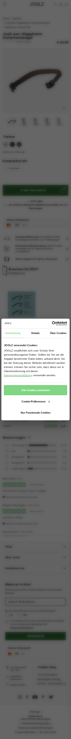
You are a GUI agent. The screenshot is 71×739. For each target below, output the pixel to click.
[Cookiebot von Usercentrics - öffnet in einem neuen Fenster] (52, 323)
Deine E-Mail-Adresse (21, 602)
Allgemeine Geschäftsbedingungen (36, 717)
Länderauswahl (18, 667)
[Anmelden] (60, 4)
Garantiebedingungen (35, 723)
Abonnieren (35, 636)
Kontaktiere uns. (17, 273)
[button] (9, 80)
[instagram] (20, 698)
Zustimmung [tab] (13, 332)
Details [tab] (35, 332)
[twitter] (51, 698)
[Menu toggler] (4, 4)
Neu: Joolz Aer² (13, 4)
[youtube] (35, 698)
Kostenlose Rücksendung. (30, 246)
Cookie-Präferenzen (33, 401)
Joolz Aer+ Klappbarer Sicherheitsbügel (28, 23)
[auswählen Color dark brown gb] (12, 145)
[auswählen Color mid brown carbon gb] (19, 145)
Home (6, 18)
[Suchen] (54, 4)
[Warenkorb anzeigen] (66, 4)
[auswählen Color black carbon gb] (6, 145)
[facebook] (27, 698)
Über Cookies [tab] (58, 332)
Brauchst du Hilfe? (15, 4)
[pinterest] (43, 698)
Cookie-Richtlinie (25, 732)
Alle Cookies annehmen (35, 390)
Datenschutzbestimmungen (35, 728)
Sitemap (34, 712)
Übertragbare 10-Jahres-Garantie (36, 259)
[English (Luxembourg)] (7, 667)
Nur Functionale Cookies (35, 412)
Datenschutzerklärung (18, 375)
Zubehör (17, 18)
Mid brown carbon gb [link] (18, 27)
